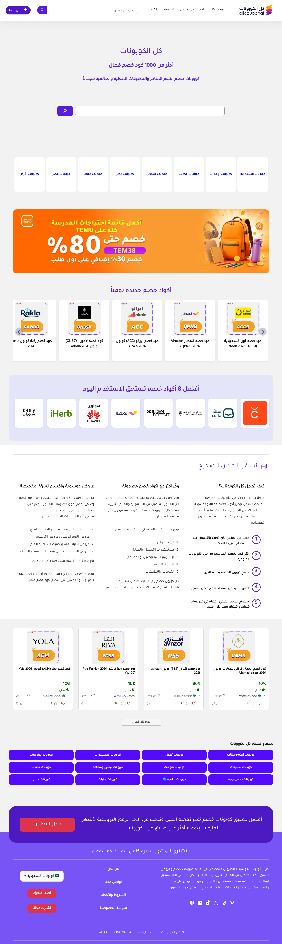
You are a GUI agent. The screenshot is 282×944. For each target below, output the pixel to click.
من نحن (113, 869)
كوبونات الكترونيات (41, 755)
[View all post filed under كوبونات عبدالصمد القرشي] (190, 413)
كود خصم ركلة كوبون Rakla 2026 (31, 344)
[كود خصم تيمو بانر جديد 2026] (141, 241)
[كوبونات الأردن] (29, 174)
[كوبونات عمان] (93, 174)
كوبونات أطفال (174, 755)
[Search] (65, 111)
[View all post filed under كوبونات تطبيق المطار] (125, 413)
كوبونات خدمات (41, 767)
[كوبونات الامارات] (221, 174)
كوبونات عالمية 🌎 (174, 779)
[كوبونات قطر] (125, 174)
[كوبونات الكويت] (189, 174)
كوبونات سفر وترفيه (240, 779)
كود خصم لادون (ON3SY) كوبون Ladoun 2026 (84, 344)
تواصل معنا (113, 882)
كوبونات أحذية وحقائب (240, 755)
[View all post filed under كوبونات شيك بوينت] (255, 413)
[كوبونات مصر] (61, 174)
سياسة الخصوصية (113, 908)
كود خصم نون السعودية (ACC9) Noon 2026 (243, 344)
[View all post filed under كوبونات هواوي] (93, 413)
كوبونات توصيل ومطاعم (108, 767)
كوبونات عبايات (107, 779)
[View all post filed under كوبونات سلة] (222, 413)
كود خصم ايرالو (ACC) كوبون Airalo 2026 (137, 344)
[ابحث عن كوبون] (42, 10)
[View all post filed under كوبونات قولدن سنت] (158, 413)
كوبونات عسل (41, 779)
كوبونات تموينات (174, 767)
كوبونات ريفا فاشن (124, 696)
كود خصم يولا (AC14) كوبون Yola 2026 (44, 669)
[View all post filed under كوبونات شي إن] (29, 413)
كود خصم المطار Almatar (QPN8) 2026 (190, 344)
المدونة (169, 9)
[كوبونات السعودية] (252, 174)
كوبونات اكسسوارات (108, 755)
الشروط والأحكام (113, 895)
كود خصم (187, 9)
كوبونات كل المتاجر (213, 9)
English (152, 9)
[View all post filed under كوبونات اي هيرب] (61, 413)
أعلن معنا (15, 10)
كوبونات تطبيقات (241, 767)
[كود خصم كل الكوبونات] (239, 647)
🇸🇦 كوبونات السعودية (250, 696)
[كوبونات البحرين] (157, 174)
